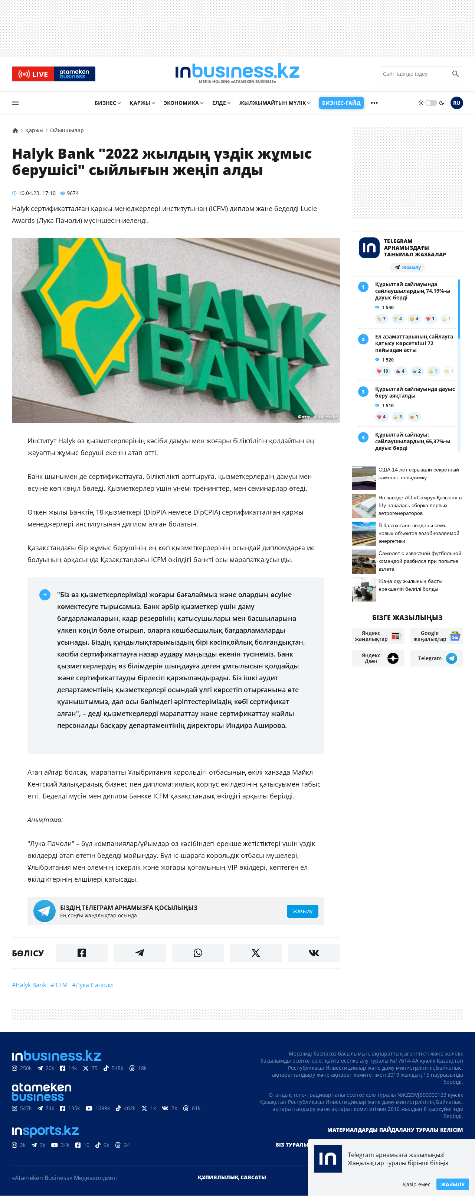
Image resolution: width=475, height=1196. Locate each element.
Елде (219, 102)
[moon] (442, 103)
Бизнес (105, 102)
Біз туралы (292, 1144)
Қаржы (140, 102)
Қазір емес (416, 1184)
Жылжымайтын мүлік (272, 102)
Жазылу (453, 1184)
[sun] (421, 103)
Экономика (181, 102)
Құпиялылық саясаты (232, 1177)
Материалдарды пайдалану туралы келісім (395, 1129)
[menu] (15, 103)
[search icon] (455, 74)
